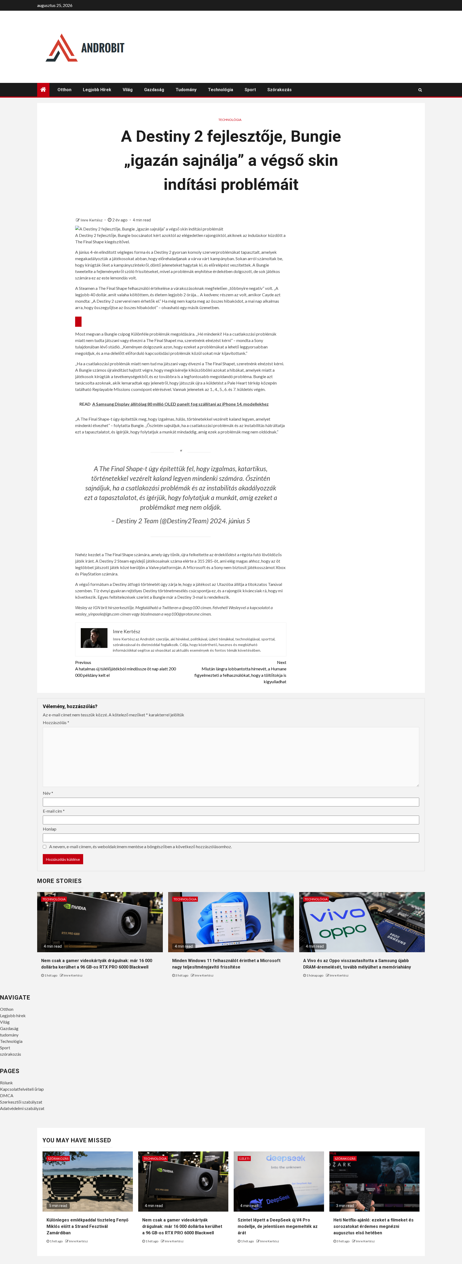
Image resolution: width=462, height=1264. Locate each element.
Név (48, 793)
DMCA (6, 1095)
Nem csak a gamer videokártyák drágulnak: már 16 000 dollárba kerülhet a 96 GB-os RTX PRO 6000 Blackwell (182, 1226)
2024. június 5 (230, 521)
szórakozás (279, 89)
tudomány (186, 89)
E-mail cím (54, 810)
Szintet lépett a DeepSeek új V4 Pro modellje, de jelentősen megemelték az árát (278, 1226)
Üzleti (244, 1159)
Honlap (49, 828)
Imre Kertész (91, 220)
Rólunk (6, 1082)
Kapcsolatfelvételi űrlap (22, 1089)
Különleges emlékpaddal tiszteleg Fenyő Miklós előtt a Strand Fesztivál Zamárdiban (87, 1226)
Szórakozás (58, 1159)
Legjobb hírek (97, 89)
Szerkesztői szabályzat (21, 1101)
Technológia (220, 89)
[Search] (420, 90)
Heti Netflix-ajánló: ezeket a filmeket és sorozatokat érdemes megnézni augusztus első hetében (373, 1226)
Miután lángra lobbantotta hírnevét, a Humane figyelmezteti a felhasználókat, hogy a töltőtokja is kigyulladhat (240, 672)
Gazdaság (154, 89)
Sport (250, 89)
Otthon (64, 89)
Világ (128, 89)
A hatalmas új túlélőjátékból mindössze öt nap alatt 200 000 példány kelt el (125, 669)
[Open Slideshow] (78, 322)
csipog (124, 333)
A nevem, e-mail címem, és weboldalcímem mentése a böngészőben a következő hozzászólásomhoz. (140, 846)
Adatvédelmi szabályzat (22, 1108)
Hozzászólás (56, 722)
